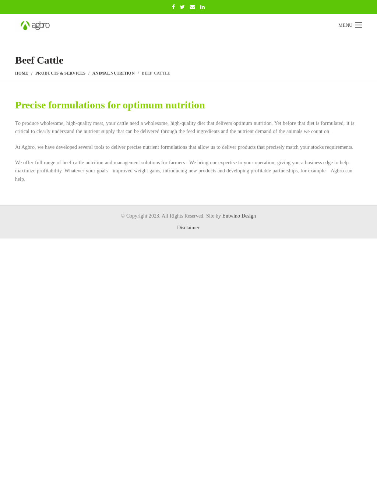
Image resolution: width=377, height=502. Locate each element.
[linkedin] (202, 7)
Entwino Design (239, 216)
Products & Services (60, 73)
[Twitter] (182, 7)
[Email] (192, 7)
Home (21, 73)
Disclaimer (188, 227)
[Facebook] (173, 7)
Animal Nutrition (113, 73)
